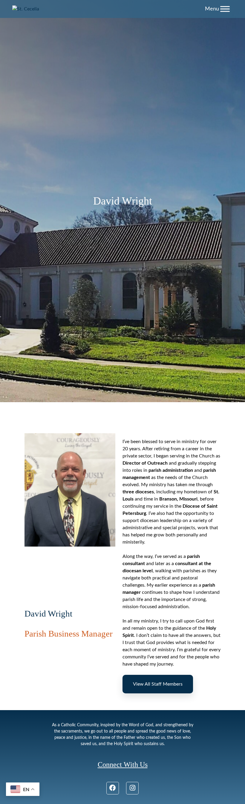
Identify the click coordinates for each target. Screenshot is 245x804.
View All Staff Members (158, 684)
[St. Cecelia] (25, 9)
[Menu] (225, 9)
